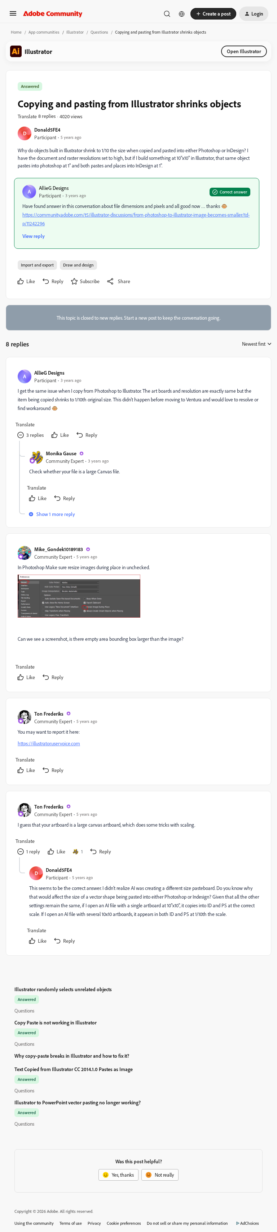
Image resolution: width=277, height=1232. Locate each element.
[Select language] (182, 14)
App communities (44, 32)
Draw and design (78, 265)
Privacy (94, 1223)
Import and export (37, 265)
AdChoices (249, 1223)
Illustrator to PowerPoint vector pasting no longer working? (77, 1102)
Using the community (34, 1223)
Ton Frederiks (48, 714)
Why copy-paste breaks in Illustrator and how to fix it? (71, 1056)
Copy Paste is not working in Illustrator (55, 1022)
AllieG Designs (54, 188)
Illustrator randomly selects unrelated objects (63, 989)
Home (16, 32)
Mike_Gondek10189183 (58, 549)
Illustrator (75, 32)
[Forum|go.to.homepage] (53, 14)
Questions (99, 32)
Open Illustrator (244, 51)
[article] (138, 405)
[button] (13, 16)
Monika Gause (61, 453)
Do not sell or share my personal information (187, 1223)
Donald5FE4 (47, 130)
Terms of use (71, 1223)
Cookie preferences (124, 1223)
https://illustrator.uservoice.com (49, 743)
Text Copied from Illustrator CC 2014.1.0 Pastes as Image (73, 1069)
